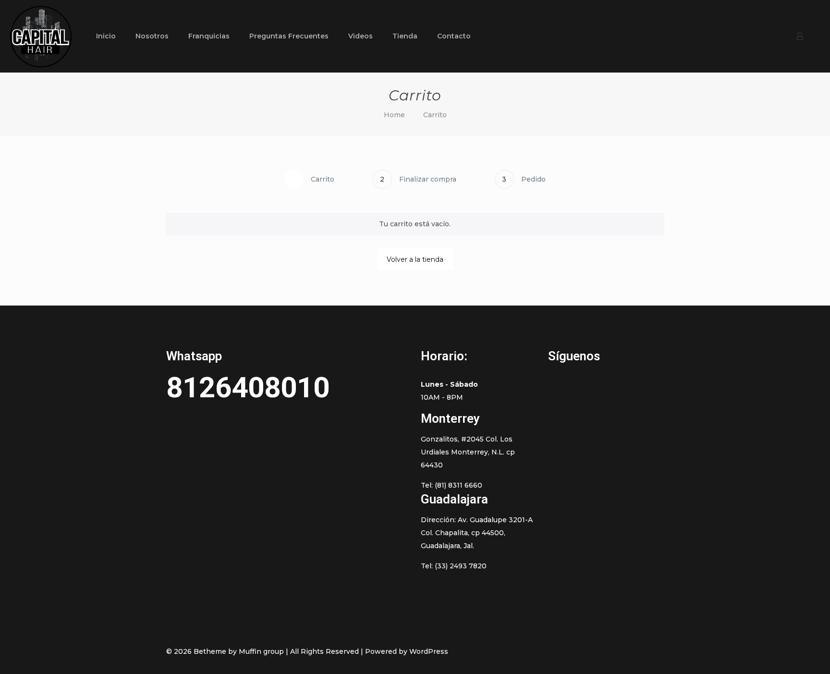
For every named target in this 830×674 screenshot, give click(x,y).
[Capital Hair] (41, 36)
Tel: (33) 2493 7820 (454, 566)
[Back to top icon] (654, 651)
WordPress (428, 651)
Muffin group (261, 651)
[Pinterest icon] (620, 651)
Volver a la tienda (415, 259)
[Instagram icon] (630, 651)
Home (394, 114)
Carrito (435, 114)
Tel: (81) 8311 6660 (451, 485)
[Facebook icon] (600, 651)
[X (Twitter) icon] (610, 651)
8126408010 (248, 387)
